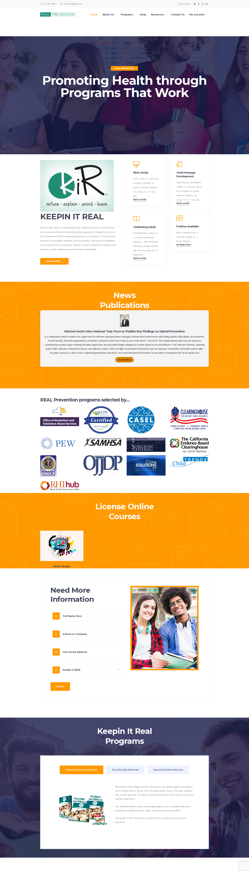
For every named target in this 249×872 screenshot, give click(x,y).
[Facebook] (199, 4)
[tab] (81, 770)
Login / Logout (184, 3)
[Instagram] (203, 4)
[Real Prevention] (58, 14)
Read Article (124, 359)
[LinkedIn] (207, 4)
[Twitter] (195, 4)
